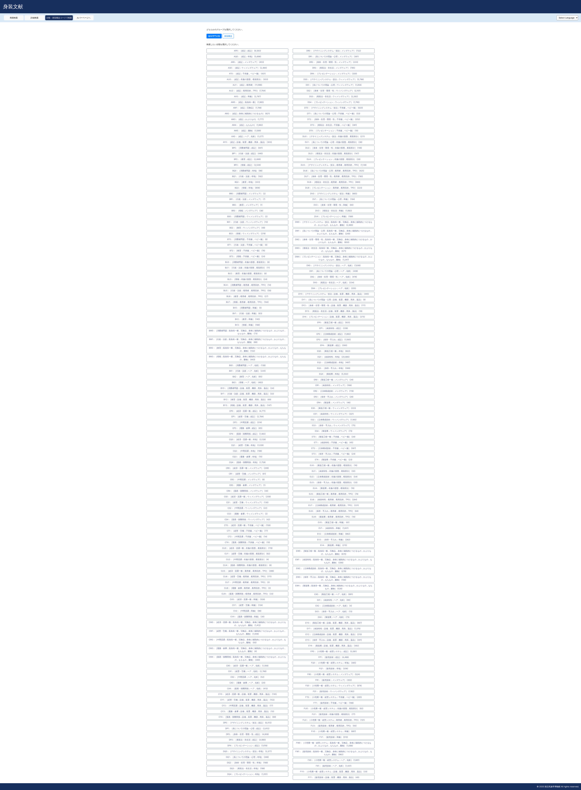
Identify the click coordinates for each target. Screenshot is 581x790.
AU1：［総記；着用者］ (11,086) (247, 85)
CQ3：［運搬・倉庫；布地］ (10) (247, 456)
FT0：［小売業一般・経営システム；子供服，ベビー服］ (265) (333, 697)
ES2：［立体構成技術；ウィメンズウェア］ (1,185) (333, 419)
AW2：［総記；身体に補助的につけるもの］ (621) (247, 113)
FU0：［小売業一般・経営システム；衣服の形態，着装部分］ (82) (333, 708)
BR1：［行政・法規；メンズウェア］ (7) (247, 199)
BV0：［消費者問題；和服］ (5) (247, 308)
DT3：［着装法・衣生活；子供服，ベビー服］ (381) (333, 125)
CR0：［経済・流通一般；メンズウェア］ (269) (247, 468)
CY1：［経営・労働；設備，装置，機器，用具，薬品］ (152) (247, 700)
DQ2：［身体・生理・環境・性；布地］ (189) (247, 762)
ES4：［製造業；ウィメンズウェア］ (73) (333, 431)
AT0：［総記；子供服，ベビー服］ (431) (247, 73)
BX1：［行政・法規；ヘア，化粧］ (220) (247, 371)
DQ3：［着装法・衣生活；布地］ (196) (247, 768)
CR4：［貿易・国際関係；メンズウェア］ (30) (247, 491)
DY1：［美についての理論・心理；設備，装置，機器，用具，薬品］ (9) (334, 299)
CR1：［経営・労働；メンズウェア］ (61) (247, 474)
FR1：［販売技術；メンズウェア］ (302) (333, 680)
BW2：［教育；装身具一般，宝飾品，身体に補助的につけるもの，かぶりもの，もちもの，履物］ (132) (247, 349)
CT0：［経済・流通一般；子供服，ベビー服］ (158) (247, 525)
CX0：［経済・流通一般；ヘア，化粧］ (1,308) (247, 665)
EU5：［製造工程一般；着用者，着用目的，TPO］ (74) (333, 494)
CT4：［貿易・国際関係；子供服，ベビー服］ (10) (247, 542)
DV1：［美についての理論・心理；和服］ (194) (333, 199)
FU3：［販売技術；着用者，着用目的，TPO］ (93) (334, 725)
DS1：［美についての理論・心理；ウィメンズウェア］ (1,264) (334, 85)
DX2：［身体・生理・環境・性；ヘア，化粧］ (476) (333, 277)
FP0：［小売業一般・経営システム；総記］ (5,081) (333, 651)
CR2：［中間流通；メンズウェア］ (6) (247, 479)
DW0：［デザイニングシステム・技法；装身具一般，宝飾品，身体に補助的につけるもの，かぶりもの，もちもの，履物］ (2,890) (333, 223)
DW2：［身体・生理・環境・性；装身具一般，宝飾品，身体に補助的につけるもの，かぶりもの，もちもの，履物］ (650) (333, 241)
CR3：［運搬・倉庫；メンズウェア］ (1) (247, 485)
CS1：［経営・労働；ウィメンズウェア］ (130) (247, 502)
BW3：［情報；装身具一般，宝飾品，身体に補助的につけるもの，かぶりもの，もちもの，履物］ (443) (247, 358)
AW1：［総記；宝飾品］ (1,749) (247, 108)
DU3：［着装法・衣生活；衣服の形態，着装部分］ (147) (333, 153)
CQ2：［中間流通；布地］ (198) (247, 451)
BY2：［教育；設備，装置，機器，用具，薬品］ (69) (247, 399)
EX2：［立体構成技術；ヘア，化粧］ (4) (333, 605)
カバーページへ (83, 17)
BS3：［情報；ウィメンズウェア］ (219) (247, 233)
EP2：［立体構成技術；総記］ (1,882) (334, 334)
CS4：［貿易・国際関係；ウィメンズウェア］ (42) (247, 519)
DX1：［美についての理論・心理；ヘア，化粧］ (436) (333, 271)
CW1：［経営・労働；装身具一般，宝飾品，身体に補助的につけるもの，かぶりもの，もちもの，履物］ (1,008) (247, 632)
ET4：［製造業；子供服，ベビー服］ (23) (333, 459)
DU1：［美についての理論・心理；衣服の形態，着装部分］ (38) (333, 142)
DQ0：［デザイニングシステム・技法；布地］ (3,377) (247, 751)
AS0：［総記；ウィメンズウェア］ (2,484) (247, 68)
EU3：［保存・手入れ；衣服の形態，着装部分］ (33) (334, 482)
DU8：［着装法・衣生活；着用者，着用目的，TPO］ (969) (333, 182)
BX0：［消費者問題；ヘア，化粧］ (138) (247, 365)
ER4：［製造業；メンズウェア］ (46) (334, 402)
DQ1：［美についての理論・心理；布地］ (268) (247, 757)
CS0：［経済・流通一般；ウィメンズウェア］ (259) (247, 496)
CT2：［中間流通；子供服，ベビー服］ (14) (247, 536)
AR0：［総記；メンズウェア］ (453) (247, 62)
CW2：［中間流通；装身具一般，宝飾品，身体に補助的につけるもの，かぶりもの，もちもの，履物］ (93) (247, 641)
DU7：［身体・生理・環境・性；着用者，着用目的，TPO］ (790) (333, 176)
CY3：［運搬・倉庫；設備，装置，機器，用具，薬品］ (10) (247, 711)
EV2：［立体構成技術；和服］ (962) (333, 534)
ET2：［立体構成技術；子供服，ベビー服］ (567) (333, 448)
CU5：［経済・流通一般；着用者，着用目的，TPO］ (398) (247, 571)
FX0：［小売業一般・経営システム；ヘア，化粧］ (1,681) (333, 760)
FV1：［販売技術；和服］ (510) (333, 737)
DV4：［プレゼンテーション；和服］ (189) (333, 216)
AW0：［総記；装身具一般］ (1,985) (247, 102)
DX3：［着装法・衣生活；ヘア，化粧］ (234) (333, 282)
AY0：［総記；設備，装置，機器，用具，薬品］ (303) (247, 142)
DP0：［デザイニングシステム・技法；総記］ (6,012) (247, 722)
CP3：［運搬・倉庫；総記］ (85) (247, 428)
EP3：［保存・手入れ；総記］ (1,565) (334, 339)
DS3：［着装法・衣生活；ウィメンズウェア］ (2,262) (333, 96)
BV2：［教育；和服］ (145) (247, 319)
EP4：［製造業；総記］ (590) (333, 345)
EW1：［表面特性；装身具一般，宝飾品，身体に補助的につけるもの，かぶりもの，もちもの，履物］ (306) (333, 561)
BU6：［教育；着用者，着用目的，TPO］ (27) (247, 296)
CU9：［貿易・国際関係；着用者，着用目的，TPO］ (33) (247, 594)
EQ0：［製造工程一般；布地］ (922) (333, 351)
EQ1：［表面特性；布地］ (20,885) (334, 357)
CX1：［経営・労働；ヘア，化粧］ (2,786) (247, 671)
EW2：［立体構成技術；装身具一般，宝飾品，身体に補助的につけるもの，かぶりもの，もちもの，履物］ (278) (333, 570)
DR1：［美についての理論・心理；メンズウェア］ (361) (334, 56)
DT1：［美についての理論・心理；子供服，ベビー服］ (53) (333, 113)
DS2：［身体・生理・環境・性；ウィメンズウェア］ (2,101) (334, 90)
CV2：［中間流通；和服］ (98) (247, 611)
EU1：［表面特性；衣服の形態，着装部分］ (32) (333, 471)
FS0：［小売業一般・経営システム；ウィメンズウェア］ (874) (333, 685)
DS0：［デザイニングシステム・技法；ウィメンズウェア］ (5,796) (334, 79)
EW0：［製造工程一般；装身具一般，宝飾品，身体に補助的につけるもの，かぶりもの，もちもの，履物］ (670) (333, 552)
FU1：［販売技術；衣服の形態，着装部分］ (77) (333, 714)
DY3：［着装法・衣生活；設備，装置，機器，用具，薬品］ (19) (333, 311)
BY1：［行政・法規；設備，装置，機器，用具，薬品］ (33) (247, 394)
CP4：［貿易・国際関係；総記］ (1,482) (247, 434)
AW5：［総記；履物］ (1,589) (247, 130)
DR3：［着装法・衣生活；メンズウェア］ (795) (333, 68)
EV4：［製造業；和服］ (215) (333, 545)
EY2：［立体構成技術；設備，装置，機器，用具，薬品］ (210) (333, 634)
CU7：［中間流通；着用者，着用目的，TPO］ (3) (247, 582)
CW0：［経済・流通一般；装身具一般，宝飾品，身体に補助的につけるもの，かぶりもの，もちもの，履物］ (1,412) (247, 623)
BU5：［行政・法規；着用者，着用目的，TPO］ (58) (247, 290)
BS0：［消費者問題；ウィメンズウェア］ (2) (247, 216)
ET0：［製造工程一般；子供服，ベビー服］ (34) (333, 436)
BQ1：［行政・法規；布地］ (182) (247, 176)
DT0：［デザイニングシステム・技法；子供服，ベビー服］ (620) (333, 108)
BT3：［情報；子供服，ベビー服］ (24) (247, 256)
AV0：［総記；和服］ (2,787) (247, 96)
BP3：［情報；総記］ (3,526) (247, 165)
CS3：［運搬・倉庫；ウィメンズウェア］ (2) (247, 513)
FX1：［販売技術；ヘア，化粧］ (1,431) (333, 766)
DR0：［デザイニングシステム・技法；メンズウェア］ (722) (333, 50)
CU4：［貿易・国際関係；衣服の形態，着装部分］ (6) (247, 565)
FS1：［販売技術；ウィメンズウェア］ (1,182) (333, 691)
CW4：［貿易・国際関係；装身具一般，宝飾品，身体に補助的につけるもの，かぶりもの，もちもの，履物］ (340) (247, 658)
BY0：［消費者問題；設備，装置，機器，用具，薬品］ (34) (247, 388)
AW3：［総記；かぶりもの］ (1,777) (247, 119)
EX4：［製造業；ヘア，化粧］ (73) (334, 617)
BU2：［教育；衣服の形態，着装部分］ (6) (247, 273)
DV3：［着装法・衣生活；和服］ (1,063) (333, 210)
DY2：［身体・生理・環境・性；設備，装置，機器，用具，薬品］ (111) (334, 305)
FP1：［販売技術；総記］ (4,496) (333, 657)
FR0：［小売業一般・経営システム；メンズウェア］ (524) (333, 674)
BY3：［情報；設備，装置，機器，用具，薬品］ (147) (247, 405)
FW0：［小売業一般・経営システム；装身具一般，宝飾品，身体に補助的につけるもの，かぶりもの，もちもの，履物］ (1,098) (333, 744)
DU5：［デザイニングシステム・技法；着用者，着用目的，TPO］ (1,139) (334, 165)
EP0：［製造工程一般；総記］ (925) (333, 322)
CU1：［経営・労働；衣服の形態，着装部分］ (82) (247, 553)
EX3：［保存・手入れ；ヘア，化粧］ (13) (333, 611)
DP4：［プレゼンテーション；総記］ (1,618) (247, 745)
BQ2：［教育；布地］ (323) (247, 182)
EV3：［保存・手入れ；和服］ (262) (333, 539)
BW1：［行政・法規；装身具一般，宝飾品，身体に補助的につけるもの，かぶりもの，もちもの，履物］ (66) (247, 340)
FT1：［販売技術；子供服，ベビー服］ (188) (333, 703)
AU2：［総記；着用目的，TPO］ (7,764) (247, 90)
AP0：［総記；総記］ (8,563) (247, 50)
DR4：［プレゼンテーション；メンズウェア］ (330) (333, 73)
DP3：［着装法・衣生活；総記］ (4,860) (247, 740)
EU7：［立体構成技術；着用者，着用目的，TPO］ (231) (333, 505)
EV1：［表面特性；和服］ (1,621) (334, 528)
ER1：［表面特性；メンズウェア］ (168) (333, 385)
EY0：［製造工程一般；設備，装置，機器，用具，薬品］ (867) (333, 623)
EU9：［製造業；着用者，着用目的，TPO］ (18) (333, 517)
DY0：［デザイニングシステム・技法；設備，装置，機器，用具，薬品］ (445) (333, 294)
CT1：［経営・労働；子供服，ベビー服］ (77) (247, 531)
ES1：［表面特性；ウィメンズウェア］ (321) (333, 414)
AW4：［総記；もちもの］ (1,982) (247, 125)
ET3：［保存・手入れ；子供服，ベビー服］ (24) (333, 454)
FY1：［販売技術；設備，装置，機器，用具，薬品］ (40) (333, 777)
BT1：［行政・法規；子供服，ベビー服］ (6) (247, 245)
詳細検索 (34, 17)
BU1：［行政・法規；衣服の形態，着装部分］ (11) (247, 267)
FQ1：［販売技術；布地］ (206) (333, 668)
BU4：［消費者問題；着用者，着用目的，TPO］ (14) (247, 285)
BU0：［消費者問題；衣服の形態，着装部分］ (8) (247, 262)
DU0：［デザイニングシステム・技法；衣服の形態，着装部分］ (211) (333, 136)
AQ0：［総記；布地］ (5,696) (247, 56)
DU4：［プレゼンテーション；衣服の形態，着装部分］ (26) (334, 159)
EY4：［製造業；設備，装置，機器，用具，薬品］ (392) (333, 645)
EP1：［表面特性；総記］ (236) (333, 328)
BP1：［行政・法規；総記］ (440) (247, 153)
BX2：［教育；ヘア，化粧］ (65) (247, 376)
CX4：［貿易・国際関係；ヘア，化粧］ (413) (247, 688)
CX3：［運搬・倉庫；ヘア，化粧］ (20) (247, 683)
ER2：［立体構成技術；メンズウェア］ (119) (333, 391)
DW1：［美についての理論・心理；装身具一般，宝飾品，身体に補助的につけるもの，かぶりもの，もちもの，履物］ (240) (333, 232)
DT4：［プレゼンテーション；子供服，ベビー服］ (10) (333, 130)
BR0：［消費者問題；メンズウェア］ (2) (247, 193)
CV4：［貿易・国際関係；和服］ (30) (247, 616)
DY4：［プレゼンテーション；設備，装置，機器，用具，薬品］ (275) (333, 316)
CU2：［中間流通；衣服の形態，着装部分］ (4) (247, 559)
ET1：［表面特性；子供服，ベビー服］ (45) (333, 442)
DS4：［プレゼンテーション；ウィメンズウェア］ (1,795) (334, 102)
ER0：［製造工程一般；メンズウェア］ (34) (333, 379)
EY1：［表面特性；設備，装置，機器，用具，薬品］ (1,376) (334, 628)
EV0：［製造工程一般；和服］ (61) (334, 522)
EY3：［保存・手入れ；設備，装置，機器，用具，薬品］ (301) (333, 640)
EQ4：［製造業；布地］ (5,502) (333, 374)
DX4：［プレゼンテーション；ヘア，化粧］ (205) (333, 288)
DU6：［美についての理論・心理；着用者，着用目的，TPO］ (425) (333, 170)
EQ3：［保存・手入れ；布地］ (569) (333, 368)
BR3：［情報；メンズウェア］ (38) (247, 210)
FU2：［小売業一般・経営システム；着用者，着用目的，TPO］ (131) (334, 720)
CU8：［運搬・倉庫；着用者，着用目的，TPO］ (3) (247, 588)
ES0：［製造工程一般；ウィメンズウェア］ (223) (333, 408)
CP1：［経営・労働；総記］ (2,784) (247, 416)
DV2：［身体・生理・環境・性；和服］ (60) (334, 205)
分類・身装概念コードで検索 (59, 17)
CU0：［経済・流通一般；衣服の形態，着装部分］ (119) (247, 548)
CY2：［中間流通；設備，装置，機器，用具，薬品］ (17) (247, 705)
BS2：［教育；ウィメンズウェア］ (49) (247, 228)
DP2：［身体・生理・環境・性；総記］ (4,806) (247, 734)
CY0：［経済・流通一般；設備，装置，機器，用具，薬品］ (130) (247, 694)
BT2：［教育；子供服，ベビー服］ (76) (247, 250)
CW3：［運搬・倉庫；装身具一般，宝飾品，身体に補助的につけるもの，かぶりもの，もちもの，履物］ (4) (247, 649)
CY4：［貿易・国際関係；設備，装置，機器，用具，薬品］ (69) (247, 717)
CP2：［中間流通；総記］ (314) (247, 422)
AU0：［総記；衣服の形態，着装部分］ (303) (247, 79)
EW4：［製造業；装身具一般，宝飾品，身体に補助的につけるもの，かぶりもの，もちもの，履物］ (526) (333, 587)
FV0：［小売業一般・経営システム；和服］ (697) (333, 731)
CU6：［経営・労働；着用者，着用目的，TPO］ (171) (247, 576)
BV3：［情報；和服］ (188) (247, 325)
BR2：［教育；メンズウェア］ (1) (247, 205)
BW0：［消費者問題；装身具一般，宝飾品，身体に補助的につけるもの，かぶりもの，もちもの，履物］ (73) (247, 332)
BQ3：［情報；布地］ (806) (247, 188)
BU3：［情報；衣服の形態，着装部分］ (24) (247, 279)
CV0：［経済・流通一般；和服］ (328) (247, 599)
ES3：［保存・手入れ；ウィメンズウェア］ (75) (333, 425)
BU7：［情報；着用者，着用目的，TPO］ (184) (247, 302)
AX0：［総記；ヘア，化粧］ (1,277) (247, 136)
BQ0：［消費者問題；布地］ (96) (247, 170)
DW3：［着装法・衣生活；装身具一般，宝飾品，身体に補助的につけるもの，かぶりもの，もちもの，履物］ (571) (333, 249)
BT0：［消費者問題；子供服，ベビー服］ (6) (247, 239)
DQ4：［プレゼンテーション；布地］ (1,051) (247, 774)
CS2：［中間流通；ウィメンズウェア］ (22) (247, 508)
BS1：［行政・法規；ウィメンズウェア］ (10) (247, 222)
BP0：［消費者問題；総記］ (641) (247, 148)
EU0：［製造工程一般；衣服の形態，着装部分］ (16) (333, 465)
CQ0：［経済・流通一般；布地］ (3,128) (247, 439)
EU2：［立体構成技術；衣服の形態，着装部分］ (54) (334, 476)
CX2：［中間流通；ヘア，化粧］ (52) (247, 677)
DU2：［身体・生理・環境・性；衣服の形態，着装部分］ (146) (333, 148)
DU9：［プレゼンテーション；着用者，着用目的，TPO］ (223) (333, 188)
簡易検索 (14, 17)
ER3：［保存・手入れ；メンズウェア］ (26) (333, 397)
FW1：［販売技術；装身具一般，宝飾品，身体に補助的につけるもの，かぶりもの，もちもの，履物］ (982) (333, 753)
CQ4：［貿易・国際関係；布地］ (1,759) (247, 462)
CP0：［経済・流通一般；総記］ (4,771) (247, 411)
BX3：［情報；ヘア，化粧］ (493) (247, 382)
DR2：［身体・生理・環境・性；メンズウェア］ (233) (333, 62)
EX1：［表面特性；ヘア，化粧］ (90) (333, 600)
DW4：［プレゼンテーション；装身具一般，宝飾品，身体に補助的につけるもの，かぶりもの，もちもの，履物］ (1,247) (333, 258)
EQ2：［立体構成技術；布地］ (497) (333, 362)
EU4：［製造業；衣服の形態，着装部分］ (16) (334, 488)
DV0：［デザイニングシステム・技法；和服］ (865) (333, 193)
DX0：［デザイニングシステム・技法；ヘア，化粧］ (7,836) (334, 265)
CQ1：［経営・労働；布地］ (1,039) (247, 445)
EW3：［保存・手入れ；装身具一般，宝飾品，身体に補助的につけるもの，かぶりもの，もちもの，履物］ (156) (333, 578)
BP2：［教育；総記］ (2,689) (247, 159)
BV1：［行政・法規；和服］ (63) (247, 313)
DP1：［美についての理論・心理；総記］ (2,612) (247, 728)
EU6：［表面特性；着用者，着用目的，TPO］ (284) (333, 499)
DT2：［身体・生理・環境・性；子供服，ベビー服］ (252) (333, 119)
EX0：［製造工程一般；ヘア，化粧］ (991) (333, 594)
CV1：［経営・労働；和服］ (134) (247, 605)
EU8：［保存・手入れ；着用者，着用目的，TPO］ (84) (334, 511)
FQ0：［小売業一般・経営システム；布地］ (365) (333, 663)
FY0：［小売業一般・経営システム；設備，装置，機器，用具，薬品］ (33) (333, 771)
